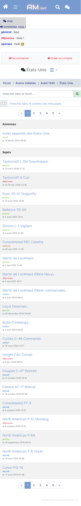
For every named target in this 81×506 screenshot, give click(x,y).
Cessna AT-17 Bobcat (19, 387)
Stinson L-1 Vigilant (17, 226)
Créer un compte (61, 58)
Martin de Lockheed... (19, 258)
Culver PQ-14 (12, 467)
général (6, 32)
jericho (5, 165)
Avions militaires (26, 83)
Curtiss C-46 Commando (21, 339)
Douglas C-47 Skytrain (19, 371)
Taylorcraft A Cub (16, 177)
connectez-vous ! (14, 26)
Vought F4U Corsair (17, 355)
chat (9, 21)
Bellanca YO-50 (14, 210)
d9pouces (7, 38)
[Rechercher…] (57, 7)
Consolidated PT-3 (16, 403)
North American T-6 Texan (22, 451)
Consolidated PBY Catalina (22, 242)
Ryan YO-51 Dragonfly (19, 194)
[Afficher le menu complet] (15, 7)
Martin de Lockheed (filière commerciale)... (35, 290)
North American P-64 (18, 435)
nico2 (5, 137)
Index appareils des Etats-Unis (25, 133)
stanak (5, 375)
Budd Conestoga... (16, 322)
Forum (7, 83)
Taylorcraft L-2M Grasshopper (25, 161)
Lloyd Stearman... (15, 306)
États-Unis (66, 83)
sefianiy (6, 246)
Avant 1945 (48, 83)
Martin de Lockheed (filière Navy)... (29, 274)
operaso (6, 43)
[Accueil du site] (5, 7)
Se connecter (20, 58)
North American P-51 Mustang (25, 419)
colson (5, 294)
